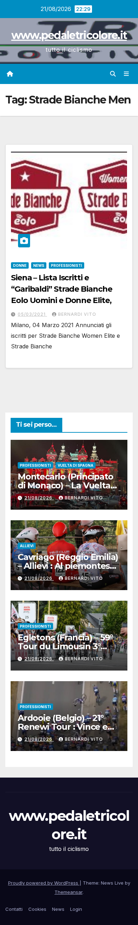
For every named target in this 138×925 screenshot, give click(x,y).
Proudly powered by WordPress (44, 883)
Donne (20, 265)
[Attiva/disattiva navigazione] (126, 73)
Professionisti (66, 265)
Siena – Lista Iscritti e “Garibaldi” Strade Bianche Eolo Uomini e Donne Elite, (61, 289)
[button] (113, 73)
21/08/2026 (39, 497)
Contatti (14, 909)
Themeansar (68, 892)
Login (76, 909)
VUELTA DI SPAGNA (75, 465)
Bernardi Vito (77, 314)
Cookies (37, 909)
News (38, 265)
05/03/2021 (32, 314)
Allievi (27, 546)
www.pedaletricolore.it (69, 35)
